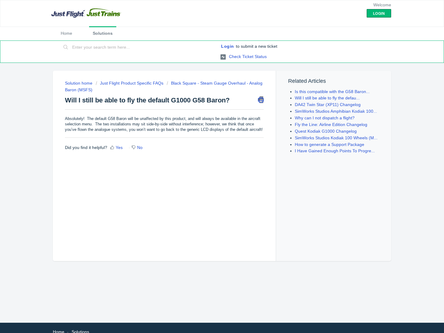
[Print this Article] (261, 99)
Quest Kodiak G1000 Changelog (326, 131)
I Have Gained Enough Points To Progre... (335, 150)
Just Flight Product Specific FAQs (131, 83)
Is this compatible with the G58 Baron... (332, 91)
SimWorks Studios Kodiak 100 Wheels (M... (336, 137)
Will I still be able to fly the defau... (327, 97)
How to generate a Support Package (329, 144)
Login (227, 46)
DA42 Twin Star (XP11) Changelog (328, 104)
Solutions (103, 33)
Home (66, 33)
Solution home (79, 83)
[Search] (66, 47)
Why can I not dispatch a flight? (325, 117)
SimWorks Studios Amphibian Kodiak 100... (336, 111)
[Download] (211, 87)
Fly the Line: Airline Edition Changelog (331, 124)
